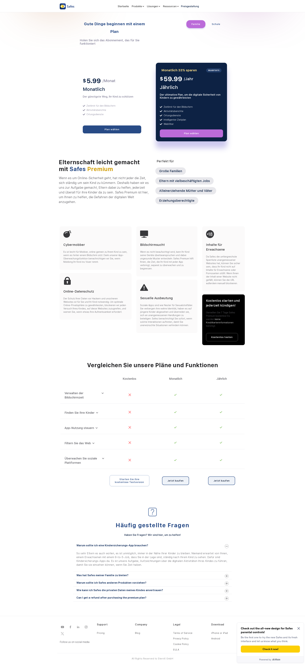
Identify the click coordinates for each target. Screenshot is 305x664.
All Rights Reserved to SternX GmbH (152, 658)
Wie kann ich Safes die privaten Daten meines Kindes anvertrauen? (119, 590)
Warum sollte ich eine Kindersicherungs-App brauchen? (112, 545)
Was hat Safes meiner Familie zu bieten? (102, 575)
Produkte (137, 6)
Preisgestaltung (190, 6)
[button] (152, 545)
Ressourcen (170, 6)
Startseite (123, 6)
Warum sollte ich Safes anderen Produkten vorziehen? (111, 582)
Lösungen (152, 6)
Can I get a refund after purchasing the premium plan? (111, 597)
